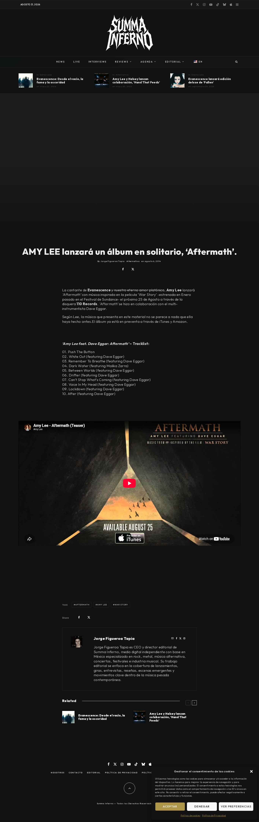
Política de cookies (190, 815)
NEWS (60, 61)
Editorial (94, 773)
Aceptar (170, 806)
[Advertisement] (131, 575)
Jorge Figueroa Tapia (114, 638)
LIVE (76, 61)
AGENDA (146, 61)
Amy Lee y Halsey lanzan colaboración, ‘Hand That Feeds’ (136, 80)
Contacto (76, 773)
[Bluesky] (224, 4)
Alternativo (122, 74)
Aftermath (82, 604)
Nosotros (57, 773)
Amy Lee (102, 604)
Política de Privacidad (214, 815)
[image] (26, 80)
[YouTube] (210, 4)
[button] (251, 771)
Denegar (202, 806)
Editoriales (46, 74)
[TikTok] (217, 4)
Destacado (198, 74)
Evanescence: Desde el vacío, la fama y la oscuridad (60, 80)
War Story (121, 604)
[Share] (123, 269)
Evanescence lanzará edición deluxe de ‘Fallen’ (209, 80)
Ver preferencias (236, 806)
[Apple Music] (231, 4)
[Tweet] (132, 269)
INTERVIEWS (98, 61)
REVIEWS (121, 61)
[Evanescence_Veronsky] (177, 80)
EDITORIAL (173, 61)
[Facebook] (191, 4)
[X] (197, 4)
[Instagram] (204, 4)
